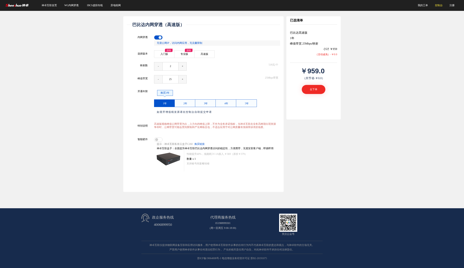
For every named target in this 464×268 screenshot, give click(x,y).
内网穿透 (143, 37)
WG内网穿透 (71, 5)
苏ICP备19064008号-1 (209, 258)
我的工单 (423, 5)
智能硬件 (143, 139)
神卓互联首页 (49, 5)
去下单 (313, 89)
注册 (452, 5)
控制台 (439, 5)
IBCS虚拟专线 (95, 5)
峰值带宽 (143, 78)
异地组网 (116, 5)
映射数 (144, 65)
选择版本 (143, 53)
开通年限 (143, 91)
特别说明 (143, 125)
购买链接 (199, 144)
